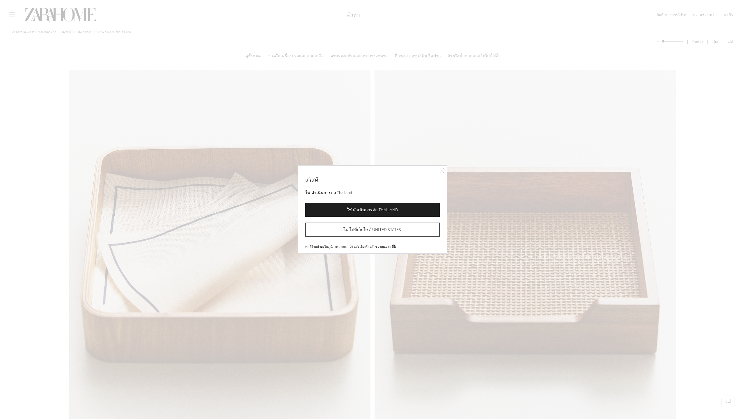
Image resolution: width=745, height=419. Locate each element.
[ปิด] (441, 170)
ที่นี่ (394, 246)
